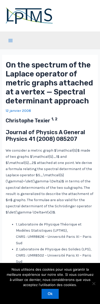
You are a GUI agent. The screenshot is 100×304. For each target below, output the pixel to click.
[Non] (93, 283)
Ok (50, 293)
